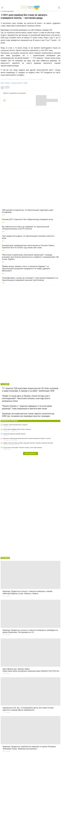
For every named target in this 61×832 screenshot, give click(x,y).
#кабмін (25, 83)
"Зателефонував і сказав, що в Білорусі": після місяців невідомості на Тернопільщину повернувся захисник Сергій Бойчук (30, 279)
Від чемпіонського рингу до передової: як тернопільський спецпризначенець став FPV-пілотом (25, 228)
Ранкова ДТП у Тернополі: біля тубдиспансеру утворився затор (27, 219)
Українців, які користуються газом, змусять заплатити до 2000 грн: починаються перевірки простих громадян (28, 414)
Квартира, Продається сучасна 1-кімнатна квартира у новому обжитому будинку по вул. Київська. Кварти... (27, 592)
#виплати (7, 83)
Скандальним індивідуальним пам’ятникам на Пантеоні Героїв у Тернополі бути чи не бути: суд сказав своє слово (28, 246)
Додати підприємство (30, 453)
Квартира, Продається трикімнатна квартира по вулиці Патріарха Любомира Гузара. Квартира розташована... (29, 747)
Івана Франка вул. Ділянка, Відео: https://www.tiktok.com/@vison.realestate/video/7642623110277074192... (32, 670)
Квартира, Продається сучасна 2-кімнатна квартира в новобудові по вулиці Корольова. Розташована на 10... (30, 631)
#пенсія (3, 83)
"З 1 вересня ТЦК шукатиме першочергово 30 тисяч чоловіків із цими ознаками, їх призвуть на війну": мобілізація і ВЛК (30, 389)
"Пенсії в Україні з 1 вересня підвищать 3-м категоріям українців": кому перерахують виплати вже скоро (27, 407)
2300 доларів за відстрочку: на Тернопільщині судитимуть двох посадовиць (27, 211)
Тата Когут (7, 87)
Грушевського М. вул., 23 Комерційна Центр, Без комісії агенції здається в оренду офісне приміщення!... (28, 709)
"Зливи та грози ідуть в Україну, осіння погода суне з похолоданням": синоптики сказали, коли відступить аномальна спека (26, 398)
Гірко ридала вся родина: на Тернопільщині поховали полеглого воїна (28, 237)
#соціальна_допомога (16, 83)
